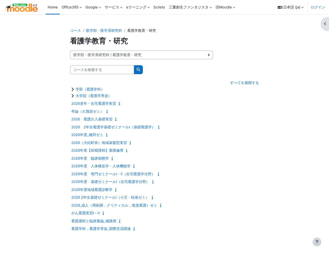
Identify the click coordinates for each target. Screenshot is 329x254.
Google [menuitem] (92, 7)
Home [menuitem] (53, 7)
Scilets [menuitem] (159, 7)
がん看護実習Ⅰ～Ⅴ (85, 213)
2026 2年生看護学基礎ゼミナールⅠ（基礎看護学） (113, 127)
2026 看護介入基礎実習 (91, 119)
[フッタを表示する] (317, 242)
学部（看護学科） (90, 89)
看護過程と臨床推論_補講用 (93, 221)
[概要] (120, 103)
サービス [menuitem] (112, 7)
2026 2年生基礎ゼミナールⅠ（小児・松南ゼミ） (110, 197)
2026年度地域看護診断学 (91, 189)
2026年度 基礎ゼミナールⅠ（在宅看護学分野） (110, 181)
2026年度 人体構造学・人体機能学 (101, 166)
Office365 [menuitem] (70, 7)
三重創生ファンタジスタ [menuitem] (189, 7)
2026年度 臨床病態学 (90, 158)
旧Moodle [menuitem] (224, 7)
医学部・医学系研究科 (104, 30)
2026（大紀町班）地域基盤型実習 (99, 142)
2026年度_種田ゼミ (87, 134)
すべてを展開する (244, 82)
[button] (291, 7)
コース (75, 30)
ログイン (318, 7)
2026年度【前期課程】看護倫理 (97, 150)
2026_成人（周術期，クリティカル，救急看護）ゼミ (114, 205)
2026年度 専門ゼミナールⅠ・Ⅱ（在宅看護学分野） (113, 174)
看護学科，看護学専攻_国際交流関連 (101, 228)
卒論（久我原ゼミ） (87, 111)
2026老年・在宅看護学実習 (93, 103)
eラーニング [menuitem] (136, 7)
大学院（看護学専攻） (94, 95)
